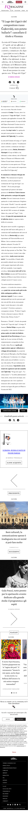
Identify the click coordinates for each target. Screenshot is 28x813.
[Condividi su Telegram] (18, 82)
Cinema (23, 10)
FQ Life (11, 10)
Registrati (20, 719)
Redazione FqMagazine (11, 689)
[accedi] (25, 2)
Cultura (14, 16)
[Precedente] (14, 481)
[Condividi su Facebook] (10, 82)
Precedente (14, 493)
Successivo (14, 552)
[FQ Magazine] (14, 7)
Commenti (12, 88)
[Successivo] (14, 620)
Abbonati (19, 2)
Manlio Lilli (14, 547)
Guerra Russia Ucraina (9, 410)
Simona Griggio (15, 77)
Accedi (8, 719)
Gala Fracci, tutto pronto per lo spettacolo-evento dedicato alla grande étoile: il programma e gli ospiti (14, 597)
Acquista (14, 463)
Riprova (14, 752)
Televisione (17, 10)
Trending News (5, 10)
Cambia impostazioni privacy (10, 768)
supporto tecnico (20, 745)
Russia (23, 410)
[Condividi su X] (14, 82)
